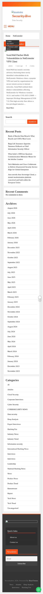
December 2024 (13, 307)
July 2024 (11, 332)
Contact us (14, 542)
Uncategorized (13, 508)
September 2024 (14, 322)
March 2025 (12, 292)
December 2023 (13, 366)
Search (9, 117)
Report (10, 493)
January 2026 (13, 243)
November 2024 (14, 312)
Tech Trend (12, 503)
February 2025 (13, 297)
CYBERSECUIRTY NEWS (12, 48)
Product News (13, 479)
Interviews (11, 454)
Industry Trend (13, 439)
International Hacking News (18, 449)
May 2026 (11, 223)
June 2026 (11, 218)
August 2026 (12, 208)
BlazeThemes (33, 581)
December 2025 (13, 248)
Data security (12, 414)
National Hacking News (16, 469)
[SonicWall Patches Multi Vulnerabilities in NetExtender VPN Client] (6, 50)
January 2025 (13, 302)
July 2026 (11, 213)
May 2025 (11, 282)
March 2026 (12, 233)
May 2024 (11, 341)
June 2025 (11, 277)
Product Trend (13, 483)
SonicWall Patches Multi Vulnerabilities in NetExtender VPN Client (20, 58)
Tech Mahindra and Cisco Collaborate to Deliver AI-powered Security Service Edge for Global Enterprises (22, 167)
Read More (10, 108)
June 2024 (11, 336)
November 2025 (14, 252)
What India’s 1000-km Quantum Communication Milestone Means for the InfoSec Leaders (22, 156)
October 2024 (13, 317)
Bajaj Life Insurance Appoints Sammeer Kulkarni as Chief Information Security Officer (19, 146)
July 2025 (11, 272)
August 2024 (12, 327)
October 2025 (13, 257)
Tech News (12, 498)
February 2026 (13, 238)
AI (8, 385)
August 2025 (12, 267)
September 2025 (14, 262)
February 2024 (13, 356)
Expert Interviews (14, 424)
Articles (10, 390)
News (10, 474)
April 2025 (12, 287)
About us (13, 537)
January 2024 (13, 361)
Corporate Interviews (15, 399)
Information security (15, 444)
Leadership (12, 464)
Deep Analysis (13, 419)
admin (10, 66)
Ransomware (12, 488)
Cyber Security (10, 43)
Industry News (13, 434)
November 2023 (14, 371)
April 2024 (12, 346)
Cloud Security (13, 395)
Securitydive (21, 16)
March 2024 (12, 351)
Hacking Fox (12, 429)
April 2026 (12, 228)
